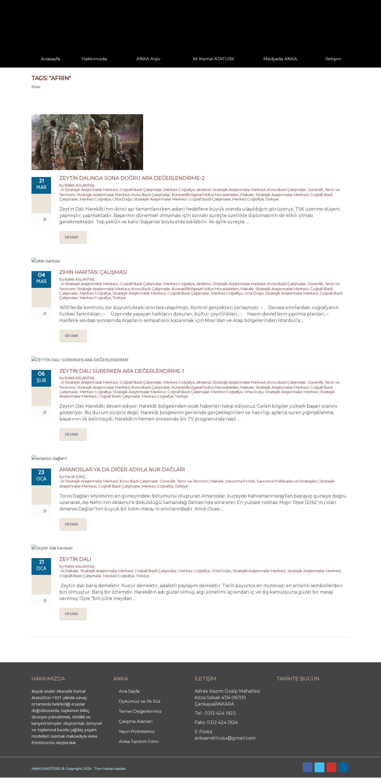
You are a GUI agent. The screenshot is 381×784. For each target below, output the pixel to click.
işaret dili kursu (88, 780)
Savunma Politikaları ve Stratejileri (287, 481)
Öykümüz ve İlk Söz (139, 701)
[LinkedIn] (343, 767)
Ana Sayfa (129, 691)
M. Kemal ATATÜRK (213, 58)
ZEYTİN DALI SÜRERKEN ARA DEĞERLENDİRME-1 (121, 371)
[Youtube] (331, 767)
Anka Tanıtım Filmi (139, 741)
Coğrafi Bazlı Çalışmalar (141, 189)
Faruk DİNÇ (75, 476)
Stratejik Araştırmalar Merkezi (91, 189)
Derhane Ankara (57, 780)
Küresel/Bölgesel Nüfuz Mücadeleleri (205, 194)
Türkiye (271, 199)
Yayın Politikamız (137, 731)
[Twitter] (319, 767)
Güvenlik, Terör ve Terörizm (184, 481)
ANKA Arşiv (148, 58)
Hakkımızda (94, 58)
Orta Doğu (122, 199)
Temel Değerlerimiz (140, 711)
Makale (247, 194)
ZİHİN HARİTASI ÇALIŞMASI (93, 272)
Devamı (71, 237)
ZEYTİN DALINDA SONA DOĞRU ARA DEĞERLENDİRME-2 (132, 178)
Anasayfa (50, 58)
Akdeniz (203, 189)
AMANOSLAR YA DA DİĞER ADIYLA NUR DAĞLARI (122, 470)
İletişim (333, 58)
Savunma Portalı (240, 481)
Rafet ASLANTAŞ (79, 185)
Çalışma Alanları (136, 721)
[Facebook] (307, 767)
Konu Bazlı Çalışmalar (286, 189)
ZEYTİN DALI (75, 559)
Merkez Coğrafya (179, 189)
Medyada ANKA (280, 58)
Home (36, 87)
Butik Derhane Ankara (20, 780)
